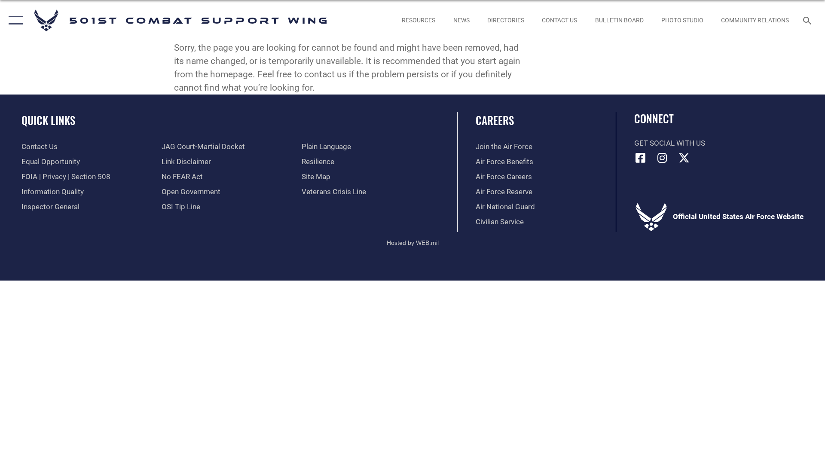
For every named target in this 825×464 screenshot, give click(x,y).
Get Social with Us (669, 143)
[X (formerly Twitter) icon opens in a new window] (684, 157)
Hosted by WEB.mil (413, 242)
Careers (495, 120)
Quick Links (48, 120)
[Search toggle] (808, 20)
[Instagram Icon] (662, 157)
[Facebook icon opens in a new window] (640, 157)
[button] (14, 20)
